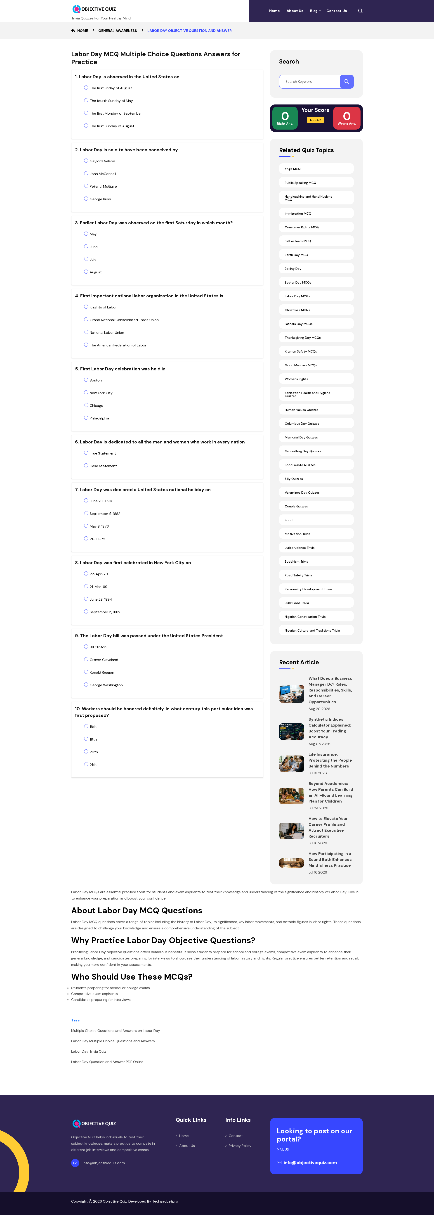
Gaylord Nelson (102, 161)
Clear (315, 120)
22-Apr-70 (99, 574)
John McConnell (103, 173)
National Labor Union (107, 332)
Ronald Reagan (102, 672)
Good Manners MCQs (301, 365)
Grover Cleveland (104, 659)
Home (274, 10)
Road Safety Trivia (298, 575)
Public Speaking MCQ (300, 183)
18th (93, 726)
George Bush (100, 199)
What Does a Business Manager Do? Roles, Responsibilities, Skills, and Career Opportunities (330, 690)
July (93, 259)
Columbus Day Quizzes (302, 424)
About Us (295, 10)
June (94, 246)
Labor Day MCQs (297, 296)
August (96, 272)
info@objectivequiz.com (104, 1163)
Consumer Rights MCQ (302, 227)
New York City (101, 393)
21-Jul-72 (97, 539)
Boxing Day (293, 269)
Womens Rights (296, 379)
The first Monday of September (116, 113)
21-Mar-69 (98, 586)
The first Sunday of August (112, 126)
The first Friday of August (111, 88)
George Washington (106, 685)
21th (93, 764)
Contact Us (336, 10)
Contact (236, 1135)
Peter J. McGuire (103, 186)
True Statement (103, 453)
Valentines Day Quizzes (302, 492)
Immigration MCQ (298, 213)
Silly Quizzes (294, 479)
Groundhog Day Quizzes (303, 451)
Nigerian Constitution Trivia (305, 617)
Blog (314, 10)
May (93, 234)
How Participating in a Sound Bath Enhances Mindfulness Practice (330, 859)
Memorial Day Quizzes (301, 437)
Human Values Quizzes (301, 410)
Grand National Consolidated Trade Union (124, 319)
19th (93, 739)
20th (94, 752)
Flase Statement (103, 466)
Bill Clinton (98, 647)
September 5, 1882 (105, 513)
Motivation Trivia (297, 534)
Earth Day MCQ (296, 255)
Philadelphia (99, 418)
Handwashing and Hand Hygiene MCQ (308, 198)
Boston (96, 380)
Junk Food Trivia (297, 603)
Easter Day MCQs (298, 282)
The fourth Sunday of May (111, 100)
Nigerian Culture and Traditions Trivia (312, 630)
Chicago (96, 405)
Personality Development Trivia (308, 589)
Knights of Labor (103, 307)
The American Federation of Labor (118, 345)
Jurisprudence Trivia (300, 548)
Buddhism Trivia (296, 561)
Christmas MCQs (297, 310)
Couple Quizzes (296, 506)
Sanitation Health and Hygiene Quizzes (307, 394)
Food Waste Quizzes (300, 465)
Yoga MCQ (293, 169)
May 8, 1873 (99, 526)
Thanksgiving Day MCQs (303, 338)
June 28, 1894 (101, 501)
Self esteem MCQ (298, 241)
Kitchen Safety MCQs (301, 351)
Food (288, 520)
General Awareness (117, 30)
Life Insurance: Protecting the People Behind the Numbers (330, 760)
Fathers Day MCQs (299, 324)
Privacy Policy (240, 1145)
